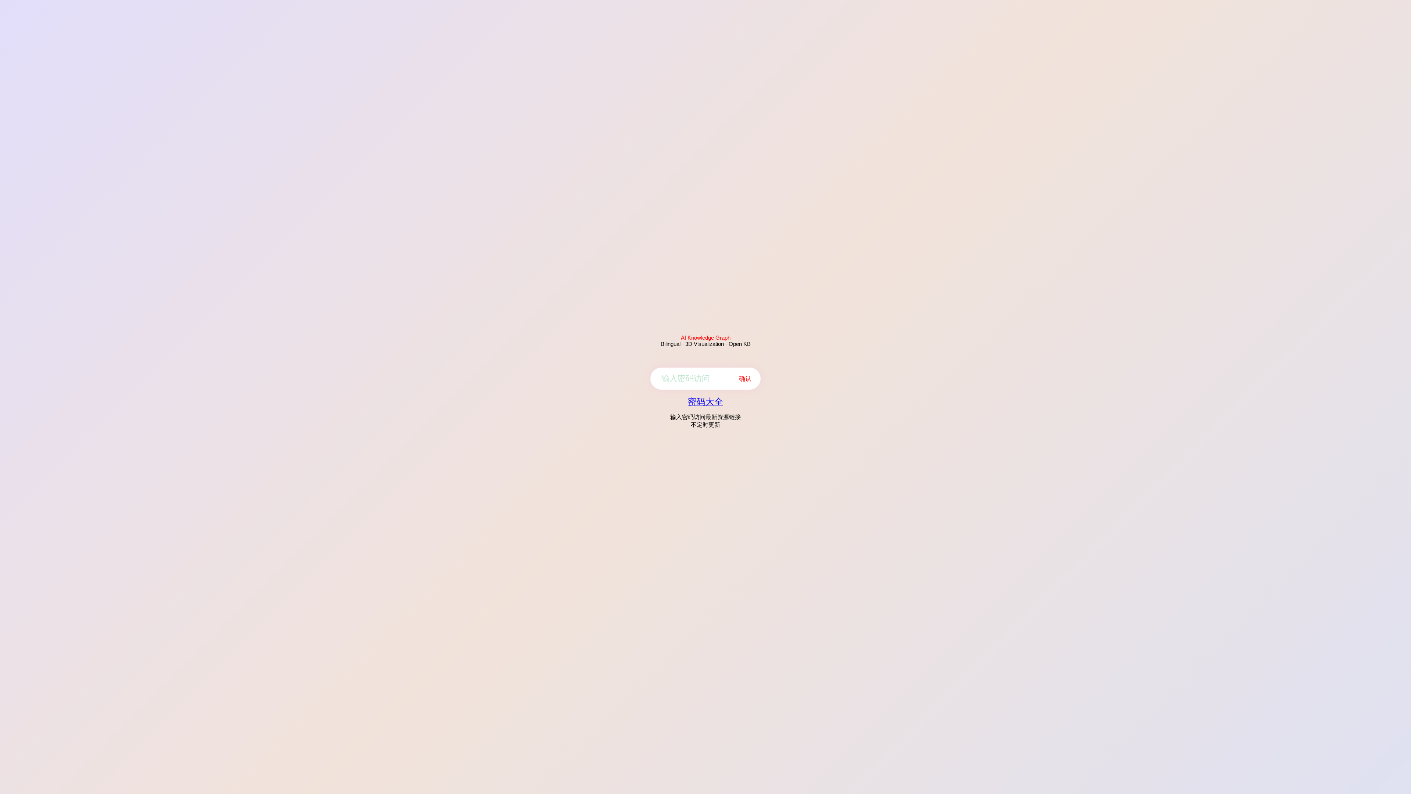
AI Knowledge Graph (705, 338)
